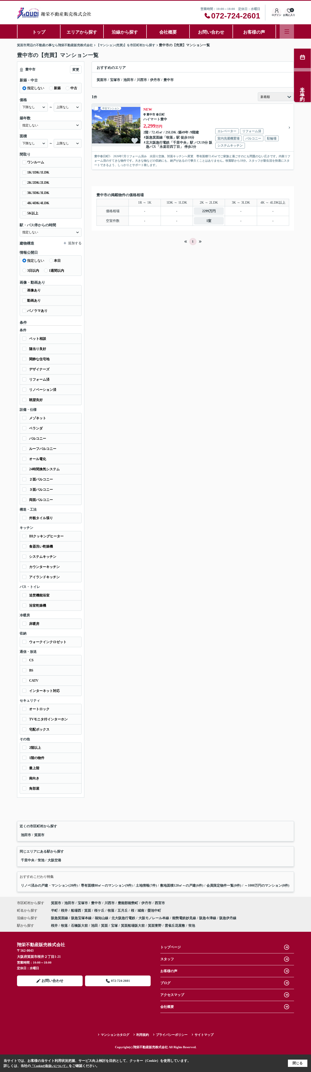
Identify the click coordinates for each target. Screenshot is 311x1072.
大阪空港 (54, 860)
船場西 (76, 910)
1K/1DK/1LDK (38, 172)
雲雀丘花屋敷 (175, 925)
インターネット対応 (44, 691)
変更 (75, 69)
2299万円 (209, 211)
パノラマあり (37, 311)
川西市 (142, 80)
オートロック (39, 709)
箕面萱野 (155, 925)
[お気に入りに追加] (134, 141)
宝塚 (114, 925)
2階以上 (35, 748)
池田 (94, 925)
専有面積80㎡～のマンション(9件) (107, 885)
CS (31, 660)
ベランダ (36, 428)
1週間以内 (56, 270)
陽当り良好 (37, 349)
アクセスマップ (172, 995)
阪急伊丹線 (227, 918)
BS (31, 670)
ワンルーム (35, 162)
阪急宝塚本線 (82, 918)
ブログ (165, 983)
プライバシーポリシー (172, 1035)
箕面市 (102, 80)
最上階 (34, 768)
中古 (73, 88)
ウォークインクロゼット (48, 642)
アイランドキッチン (44, 577)
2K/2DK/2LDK (38, 182)
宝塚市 (115, 80)
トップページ (170, 947)
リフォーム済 (39, 379)
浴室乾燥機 (37, 605)
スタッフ (167, 959)
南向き (34, 778)
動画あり (34, 300)
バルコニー (37, 438)
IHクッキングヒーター (46, 536)
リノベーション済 (42, 390)
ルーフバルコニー (42, 449)
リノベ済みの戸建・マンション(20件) (49, 885)
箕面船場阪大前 (133, 925)
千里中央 (180, 142)
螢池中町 (154, 910)
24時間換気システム (44, 469)
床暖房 (34, 624)
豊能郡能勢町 (128, 903)
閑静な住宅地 (39, 359)
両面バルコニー (41, 500)
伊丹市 (155, 80)
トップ (38, 32)
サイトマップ (204, 1035)
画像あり (34, 290)
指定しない (35, 88)
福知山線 (102, 918)
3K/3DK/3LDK (38, 193)
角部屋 (34, 788)
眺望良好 (36, 400)
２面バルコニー (41, 479)
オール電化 (37, 459)
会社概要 (168, 32)
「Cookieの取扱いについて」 (50, 1066)
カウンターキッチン (44, 567)
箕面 (88, 910)
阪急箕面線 (154, 137)
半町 (55, 910)
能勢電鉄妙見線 (184, 918)
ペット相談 (37, 338)
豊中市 (169, 80)
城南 (141, 910)
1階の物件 (36, 758)
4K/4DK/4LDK (38, 203)
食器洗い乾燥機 (41, 546)
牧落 (169, 137)
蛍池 (41, 860)
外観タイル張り (41, 518)
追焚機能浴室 (39, 595)
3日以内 (33, 270)
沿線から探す (125, 32)
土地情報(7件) (146, 885)
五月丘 (123, 910)
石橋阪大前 (79, 925)
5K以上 (32, 213)
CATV (33, 680)
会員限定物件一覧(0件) (224, 885)
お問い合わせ (211, 32)
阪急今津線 (208, 918)
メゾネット (37, 418)
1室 (208, 221)
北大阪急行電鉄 (158, 142)
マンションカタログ (115, 1035)
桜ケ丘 (99, 910)
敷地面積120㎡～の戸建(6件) (181, 885)
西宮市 (160, 903)
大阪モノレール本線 (154, 918)
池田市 (128, 80)
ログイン (276, 15)
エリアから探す (82, 32)
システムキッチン (42, 556)
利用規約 (142, 1035)
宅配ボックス (39, 729)
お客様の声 (254, 32)
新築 (57, 88)
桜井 (65, 910)
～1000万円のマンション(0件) (266, 885)
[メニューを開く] (287, 31)
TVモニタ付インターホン (48, 719)
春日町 (160, 114)
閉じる (298, 1063)
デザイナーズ (39, 369)
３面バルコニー (41, 489)
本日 (57, 260)
